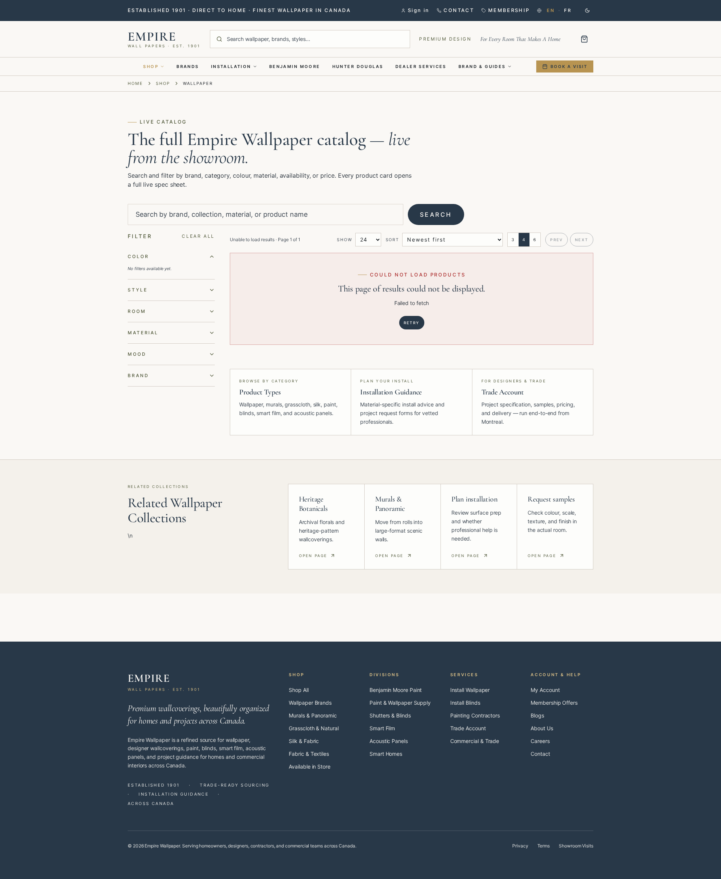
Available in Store (309, 766)
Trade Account (468, 728)
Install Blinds (465, 702)
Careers (540, 741)
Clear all (198, 236)
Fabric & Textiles (309, 754)
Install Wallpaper (470, 690)
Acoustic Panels (389, 741)
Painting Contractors (475, 715)
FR (568, 10)
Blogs (537, 715)
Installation (231, 66)
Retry (412, 322)
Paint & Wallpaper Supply (400, 702)
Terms (543, 846)
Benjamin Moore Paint (396, 690)
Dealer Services (420, 66)
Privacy (520, 846)
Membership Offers (554, 702)
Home (135, 83)
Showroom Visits (576, 846)
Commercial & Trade (474, 741)
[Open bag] (584, 39)
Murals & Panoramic (313, 715)
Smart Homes (386, 754)
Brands (187, 66)
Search (436, 214)
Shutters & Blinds (390, 715)
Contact (540, 754)
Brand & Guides (482, 66)
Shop (150, 66)
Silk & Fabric (304, 741)
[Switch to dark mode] (587, 11)
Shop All (298, 690)
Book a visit (569, 66)
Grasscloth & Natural (313, 728)
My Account (545, 690)
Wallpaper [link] (198, 83)
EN (551, 10)
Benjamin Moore (294, 66)
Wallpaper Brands (310, 702)
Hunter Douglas (357, 66)
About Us (542, 728)
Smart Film (382, 728)
